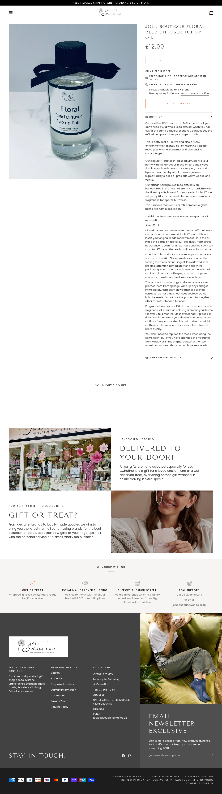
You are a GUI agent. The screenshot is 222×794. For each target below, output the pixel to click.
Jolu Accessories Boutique (134, 776)
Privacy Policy (59, 701)
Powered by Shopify (199, 783)
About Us (56, 678)
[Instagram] (129, 755)
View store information (195, 93)
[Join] (210, 755)
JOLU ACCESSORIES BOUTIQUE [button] (21, 669)
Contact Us (58, 695)
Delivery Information (63, 690)
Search (55, 673)
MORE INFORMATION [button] (64, 667)
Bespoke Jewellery (62, 684)
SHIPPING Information (165, 357)
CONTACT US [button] (102, 667)
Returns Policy (59, 707)
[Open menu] (14, 13)
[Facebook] (123, 755)
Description (154, 117)
